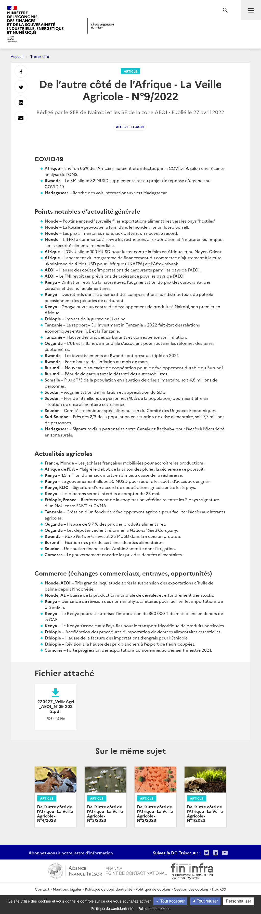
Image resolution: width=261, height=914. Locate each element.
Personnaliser (238, 901)
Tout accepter (172, 901)
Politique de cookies (153, 889)
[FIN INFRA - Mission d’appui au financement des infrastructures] (192, 870)
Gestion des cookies (191, 889)
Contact (42, 889)
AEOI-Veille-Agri (130, 127)
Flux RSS (219, 889)
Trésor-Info (39, 56)
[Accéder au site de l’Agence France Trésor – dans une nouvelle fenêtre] (75, 870)
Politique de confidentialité (108, 889)
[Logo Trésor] (100, 26)
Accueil (17, 56)
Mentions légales (67, 889)
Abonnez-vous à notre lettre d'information (71, 853)
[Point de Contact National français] (136, 870)
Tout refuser (207, 901)
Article (130, 71)
